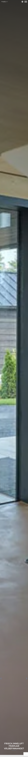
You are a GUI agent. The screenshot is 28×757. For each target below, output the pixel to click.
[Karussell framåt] (26, 678)
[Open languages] (22, 2)
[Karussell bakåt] (1, 678)
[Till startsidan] (4, 2)
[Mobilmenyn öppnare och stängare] (25, 1)
